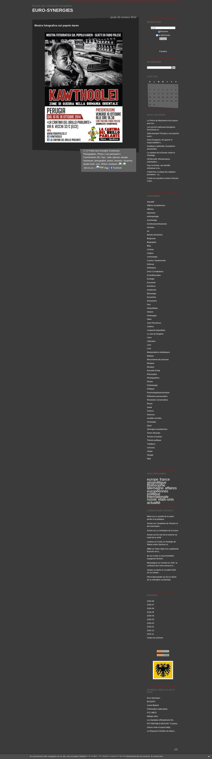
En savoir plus (157, 756)
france (165, 479)
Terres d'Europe (153, 433)
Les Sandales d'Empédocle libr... (160, 720)
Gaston (150, 570)
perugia (124, 157)
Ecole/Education (154, 275)
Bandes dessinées (155, 235)
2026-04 (150, 616)
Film (149, 305)
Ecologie (150, 279)
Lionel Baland (153, 705)
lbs (148, 556)
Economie (151, 283)
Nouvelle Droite (153, 370)
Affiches (150, 209)
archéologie (152, 220)
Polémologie (152, 385)
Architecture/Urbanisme (157, 224)
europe (152, 479)
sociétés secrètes (154, 418)
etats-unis (166, 499)
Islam (149, 319)
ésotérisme (151, 290)
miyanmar (127, 161)
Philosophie (152, 374)
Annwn (150, 523)
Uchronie (151, 448)
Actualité (150, 202)
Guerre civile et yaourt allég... (159, 727)
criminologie (152, 257)
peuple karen (89, 164)
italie (109, 157)
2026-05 (150, 612)
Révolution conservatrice (157, 400)
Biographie (151, 242)
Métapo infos (152, 716)
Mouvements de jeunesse (158, 359)
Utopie (150, 451)
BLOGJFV (151, 701)
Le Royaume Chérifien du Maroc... (161, 731)
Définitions (151, 268)
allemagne (155, 488)
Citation (150, 253)
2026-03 (150, 619)
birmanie (118, 161)
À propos (163, 51)
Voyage (150, 455)
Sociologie (151, 422)
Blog (149, 246)
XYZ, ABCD (152, 713)
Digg (106, 168)
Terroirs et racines (154, 437)
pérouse (116, 157)
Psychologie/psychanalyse (158, 393)
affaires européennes (162, 489)
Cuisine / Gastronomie (156, 260)
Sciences (151, 415)
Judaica (150, 326)
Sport (149, 426)
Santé (149, 407)
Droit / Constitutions (155, 271)
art (148, 231)
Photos (150, 382)
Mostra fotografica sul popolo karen (56, 25)
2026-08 (150, 601)
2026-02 (150, 623)
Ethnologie (151, 294)
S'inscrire (164, 31)
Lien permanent (112, 154)
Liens (149, 337)
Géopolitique (152, 308)
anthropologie (153, 216)
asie (98, 164)
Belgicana (151, 238)
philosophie (156, 485)
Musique (150, 363)
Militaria (150, 356)
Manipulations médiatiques (158, 352)
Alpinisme (151, 213)
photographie (100, 161)
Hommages (152, 316)
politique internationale (158, 495)
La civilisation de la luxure (167, 530)
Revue (150, 404)
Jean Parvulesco (154, 323)
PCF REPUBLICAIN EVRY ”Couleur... (162, 724)
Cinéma (150, 249)
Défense (150, 264)
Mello (149, 516)
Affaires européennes (156, 205)
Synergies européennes (157, 429)
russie (152, 499)
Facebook (117, 168)
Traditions (151, 444)
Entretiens (151, 286)
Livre (149, 345)
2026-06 (150, 608)
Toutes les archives (155, 638)
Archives (150, 227)
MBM (149, 549)
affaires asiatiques (109, 164)
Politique (150, 389)
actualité (153, 503)
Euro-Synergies (52, 10)
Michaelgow (152, 563)
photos (110, 161)
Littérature (151, 341)
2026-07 (150, 605)
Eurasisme (151, 297)
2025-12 (150, 630)
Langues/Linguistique (156, 330)
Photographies (153, 378)
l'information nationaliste (157, 709)
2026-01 (150, 627)
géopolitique (156, 482)
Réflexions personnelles (157, 396)
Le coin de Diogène (155, 334)
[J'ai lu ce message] (209, 756)
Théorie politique (154, 440)
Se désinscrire (164, 35)
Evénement (152, 301)
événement (88, 161)
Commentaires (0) (91, 157)
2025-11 (150, 634)
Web (149, 459)
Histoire (150, 312)
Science (150, 411)
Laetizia (150, 542)
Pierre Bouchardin (154, 577)
